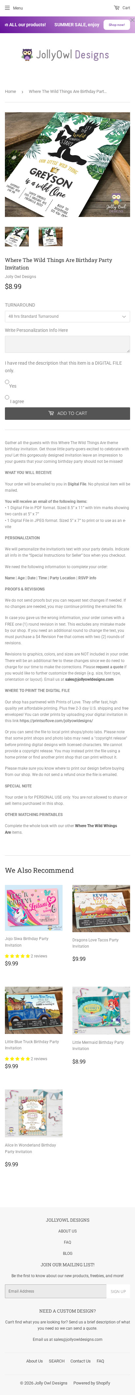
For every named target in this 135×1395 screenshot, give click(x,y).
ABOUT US (67, 1231)
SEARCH (57, 1361)
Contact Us (80, 1361)
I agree (16, 401)
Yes (12, 386)
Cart (126, 8)
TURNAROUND (20, 305)
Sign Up (118, 1291)
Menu (18, 8)
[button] (18, 956)
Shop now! (117, 25)
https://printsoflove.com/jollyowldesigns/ (56, 721)
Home (10, 91)
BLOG (67, 1253)
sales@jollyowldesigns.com (89, 679)
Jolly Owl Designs (51, 1383)
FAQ (67, 1242)
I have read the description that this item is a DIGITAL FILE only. (63, 366)
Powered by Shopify (91, 1383)
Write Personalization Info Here (36, 330)
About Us (34, 1361)
